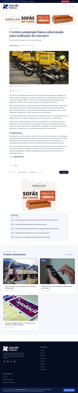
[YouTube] (14, 361)
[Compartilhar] (20, 91)
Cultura (42, 361)
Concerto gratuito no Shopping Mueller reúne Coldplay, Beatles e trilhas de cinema (37, 228)
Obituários (43, 369)
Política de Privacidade (37, 391)
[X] (16, 91)
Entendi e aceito (69, 390)
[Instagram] (4, 361)
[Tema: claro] (66, 6)
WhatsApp (23, 172)
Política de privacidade (9, 382)
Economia (42, 355)
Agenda (42, 366)
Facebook (33, 172)
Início (11, 28)
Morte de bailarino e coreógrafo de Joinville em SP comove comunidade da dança (36, 220)
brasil (15, 165)
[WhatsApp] (10, 91)
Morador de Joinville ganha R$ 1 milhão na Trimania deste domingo (32, 237)
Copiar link (64, 172)
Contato (73, 1)
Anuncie (5, 377)
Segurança (43, 364)
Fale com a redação (8, 379)
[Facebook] (13, 91)
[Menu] (73, 6)
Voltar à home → (69, 254)
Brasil (17, 28)
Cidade (42, 350)
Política (42, 353)
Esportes (42, 358)
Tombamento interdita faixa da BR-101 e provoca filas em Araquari (32, 233)
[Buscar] (69, 6)
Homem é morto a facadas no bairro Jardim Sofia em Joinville (31, 224)
